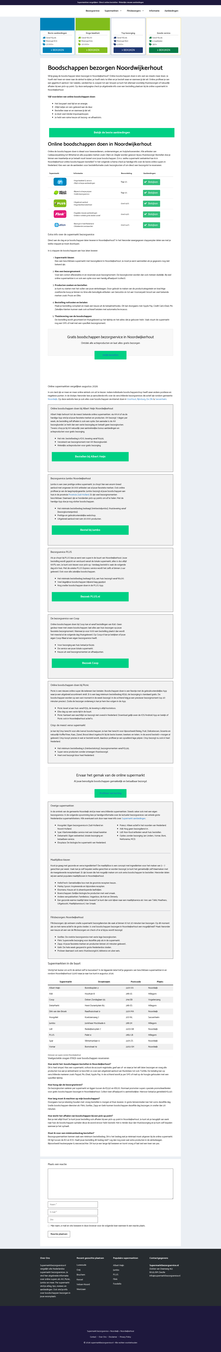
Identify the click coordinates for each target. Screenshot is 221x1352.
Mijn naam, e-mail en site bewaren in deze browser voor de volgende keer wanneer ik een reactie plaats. (98, 1226)
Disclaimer (113, 1337)
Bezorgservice (93, 11)
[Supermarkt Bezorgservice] (54, 11)
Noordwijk (52, 399)
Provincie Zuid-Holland (79, 495)
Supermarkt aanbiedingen (133, 818)
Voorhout (131, 399)
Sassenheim (161, 399)
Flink (115, 1279)
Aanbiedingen (171, 11)
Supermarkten (111, 11)
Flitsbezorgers (134, 11)
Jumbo (116, 1270)
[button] (111, 132)
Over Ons (103, 1337)
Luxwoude (81, 1265)
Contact (93, 1337)
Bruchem (81, 1275)
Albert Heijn (118, 1265)
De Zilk (149, 399)
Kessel (80, 1280)
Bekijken (153, 182)
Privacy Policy (125, 1337)
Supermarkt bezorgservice (97, 1331)
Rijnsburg (141, 399)
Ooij (78, 1270)
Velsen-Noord (83, 1284)
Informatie (154, 11)
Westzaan (81, 1289)
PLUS (115, 1275)
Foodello (117, 1284)
